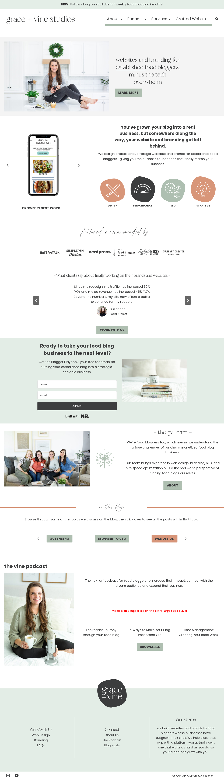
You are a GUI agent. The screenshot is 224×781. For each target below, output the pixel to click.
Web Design (41, 735)
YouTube (102, 4)
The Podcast (111, 740)
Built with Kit (77, 416)
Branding (41, 740)
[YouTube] (16, 775)
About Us (112, 735)
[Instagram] (8, 775)
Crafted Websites (192, 19)
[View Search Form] (217, 19)
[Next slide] (78, 165)
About (172, 485)
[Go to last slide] (7, 165)
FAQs (41, 745)
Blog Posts (112, 745)
